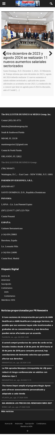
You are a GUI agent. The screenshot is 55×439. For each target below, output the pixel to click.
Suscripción (6, 284)
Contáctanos (6, 288)
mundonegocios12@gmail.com (14, 144)
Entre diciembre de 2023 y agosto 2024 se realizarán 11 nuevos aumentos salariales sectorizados (25, 59)
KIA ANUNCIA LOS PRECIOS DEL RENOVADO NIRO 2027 (27, 403)
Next (49, 53)
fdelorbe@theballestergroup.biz (14, 126)
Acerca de (5, 276)
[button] (51, 3)
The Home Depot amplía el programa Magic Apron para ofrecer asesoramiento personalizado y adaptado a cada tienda (26, 389)
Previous (5, 53)
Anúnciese (5, 280)
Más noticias (7, 411)
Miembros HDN (8, 300)
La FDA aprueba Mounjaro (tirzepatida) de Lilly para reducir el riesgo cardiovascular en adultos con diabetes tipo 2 (27, 372)
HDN (6, 292)
